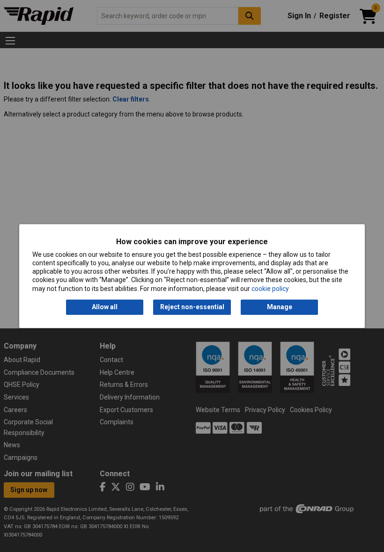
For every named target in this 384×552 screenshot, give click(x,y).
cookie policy (270, 288)
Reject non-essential (192, 307)
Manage (279, 307)
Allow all (105, 307)
